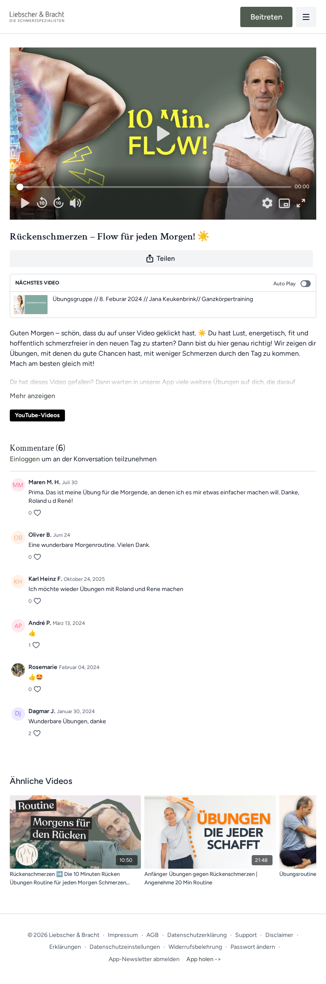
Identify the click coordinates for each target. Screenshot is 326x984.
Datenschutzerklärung (197, 935)
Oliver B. (39, 534)
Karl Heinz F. (45, 579)
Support (246, 935)
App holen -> (203, 959)
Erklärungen (65, 947)
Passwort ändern (252, 947)
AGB (152, 935)
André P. (39, 623)
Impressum (123, 935)
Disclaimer (279, 935)
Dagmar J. (41, 711)
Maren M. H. (44, 482)
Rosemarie (42, 667)
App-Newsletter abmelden (144, 959)
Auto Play (284, 284)
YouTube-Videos (37, 415)
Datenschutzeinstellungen (125, 947)
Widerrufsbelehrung (195, 947)
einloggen (25, 459)
